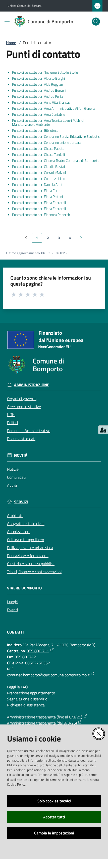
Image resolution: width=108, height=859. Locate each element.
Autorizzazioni (18, 532)
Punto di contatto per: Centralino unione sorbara (46, 142)
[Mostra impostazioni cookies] (103, 429)
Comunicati (16, 477)
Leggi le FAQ (17, 687)
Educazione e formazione (27, 556)
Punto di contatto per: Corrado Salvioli (39, 172)
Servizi (21, 502)
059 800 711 (38, 651)
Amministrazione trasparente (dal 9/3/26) (42, 723)
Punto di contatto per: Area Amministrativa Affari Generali (54, 108)
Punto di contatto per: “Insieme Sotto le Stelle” (45, 72)
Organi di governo (21, 399)
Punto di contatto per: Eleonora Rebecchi (41, 214)
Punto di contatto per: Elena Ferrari (37, 190)
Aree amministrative (24, 407)
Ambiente (15, 516)
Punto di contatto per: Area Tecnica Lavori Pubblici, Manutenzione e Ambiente (48, 122)
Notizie (13, 469)
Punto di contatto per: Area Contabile (38, 114)
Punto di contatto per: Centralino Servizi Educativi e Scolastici (56, 136)
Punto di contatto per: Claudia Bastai (38, 166)
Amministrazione (31, 385)
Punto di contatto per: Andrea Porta (37, 96)
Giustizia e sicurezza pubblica (31, 564)
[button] (95, 21)
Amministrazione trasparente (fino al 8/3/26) (44, 717)
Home (11, 43)
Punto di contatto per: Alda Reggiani (38, 84)
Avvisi (12, 485)
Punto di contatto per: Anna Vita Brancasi (41, 102)
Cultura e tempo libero (25, 540)
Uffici (11, 415)
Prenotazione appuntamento (31, 693)
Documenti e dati (21, 439)
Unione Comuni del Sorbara (24, 6)
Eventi (12, 610)
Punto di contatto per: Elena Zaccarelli (39, 202)
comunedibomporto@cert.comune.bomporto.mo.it (48, 675)
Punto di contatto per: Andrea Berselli (39, 90)
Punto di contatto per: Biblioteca (35, 130)
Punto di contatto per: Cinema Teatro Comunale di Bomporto (55, 160)
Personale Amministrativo (28, 431)
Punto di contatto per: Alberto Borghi (38, 78)
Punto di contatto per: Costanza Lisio (38, 178)
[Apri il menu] (7, 22)
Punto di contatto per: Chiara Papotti (38, 148)
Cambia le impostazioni (54, 833)
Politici (12, 423)
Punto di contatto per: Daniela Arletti (38, 184)
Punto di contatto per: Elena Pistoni (37, 196)
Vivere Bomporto (24, 588)
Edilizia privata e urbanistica (30, 548)
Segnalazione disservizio (27, 699)
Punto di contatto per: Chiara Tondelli (38, 154)
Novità (20, 455)
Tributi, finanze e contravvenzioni (34, 572)
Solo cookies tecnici (54, 801)
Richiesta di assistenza (26, 705)
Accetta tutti (54, 817)
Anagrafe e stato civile (25, 524)
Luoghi (12, 602)
